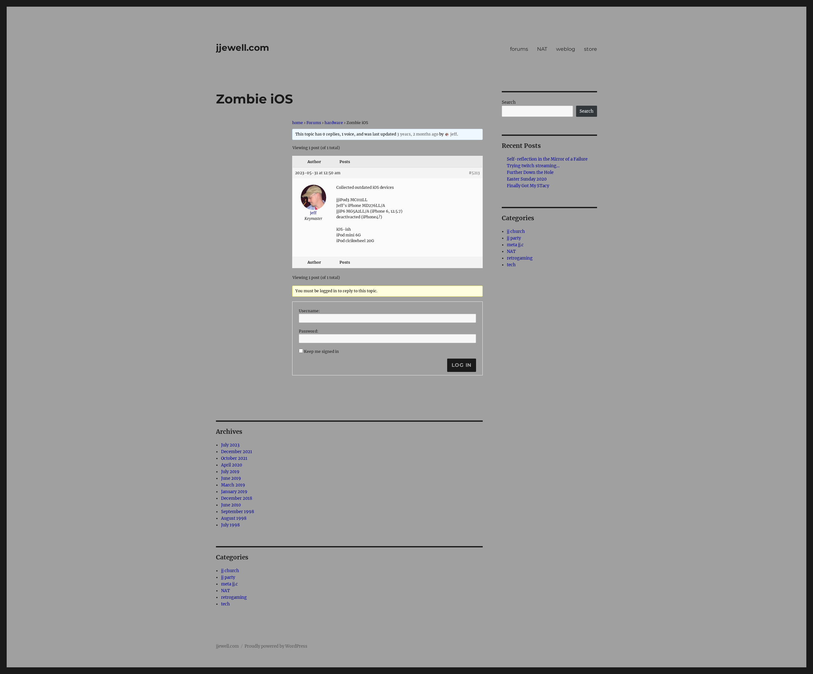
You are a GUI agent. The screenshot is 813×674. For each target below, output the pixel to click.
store (590, 49)
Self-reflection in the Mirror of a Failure (547, 159)
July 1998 (230, 525)
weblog (565, 49)
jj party (228, 577)
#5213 (474, 172)
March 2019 (233, 485)
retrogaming (234, 597)
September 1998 (237, 511)
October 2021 (234, 458)
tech (225, 604)
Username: (309, 310)
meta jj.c (229, 584)
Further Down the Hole (530, 172)
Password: (308, 331)
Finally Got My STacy (528, 185)
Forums (313, 122)
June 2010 (231, 505)
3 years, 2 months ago (417, 134)
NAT (542, 49)
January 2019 (234, 491)
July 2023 (230, 445)
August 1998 (233, 518)
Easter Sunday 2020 (527, 179)
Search (509, 102)
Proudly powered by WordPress (276, 646)
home (297, 122)
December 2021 (236, 451)
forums (519, 49)
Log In (462, 365)
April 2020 (231, 465)
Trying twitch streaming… (533, 165)
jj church (230, 570)
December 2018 (236, 498)
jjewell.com (242, 47)
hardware (334, 122)
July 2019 (230, 471)
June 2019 (231, 478)
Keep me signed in (321, 351)
